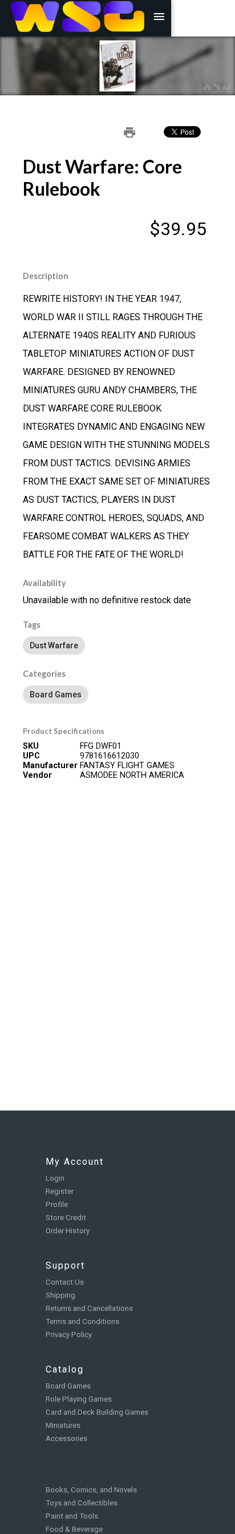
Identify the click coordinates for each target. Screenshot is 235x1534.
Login (55, 1178)
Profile (57, 1204)
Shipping (60, 1295)
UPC (31, 756)
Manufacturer (50, 765)
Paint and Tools (72, 1516)
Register (60, 1191)
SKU (31, 746)
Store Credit (66, 1217)
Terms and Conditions (82, 1321)
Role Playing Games (79, 1399)
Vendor (37, 775)
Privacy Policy (69, 1334)
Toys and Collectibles (82, 1503)
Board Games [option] (56, 694)
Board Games (68, 1386)
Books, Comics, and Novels (91, 1489)
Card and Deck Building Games (97, 1412)
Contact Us (65, 1282)
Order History (68, 1230)
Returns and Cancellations (89, 1308)
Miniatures (63, 1425)
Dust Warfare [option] (54, 645)
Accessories (66, 1438)
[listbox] (117, 645)
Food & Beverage (74, 1529)
